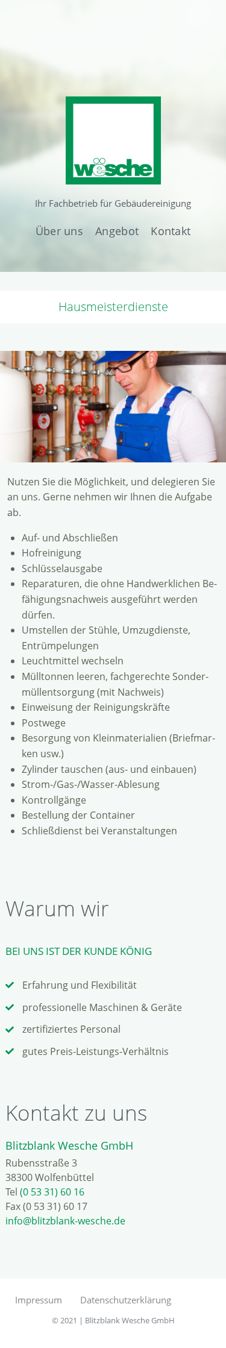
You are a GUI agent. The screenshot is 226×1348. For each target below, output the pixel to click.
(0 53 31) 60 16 (52, 1191)
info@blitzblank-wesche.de (65, 1220)
